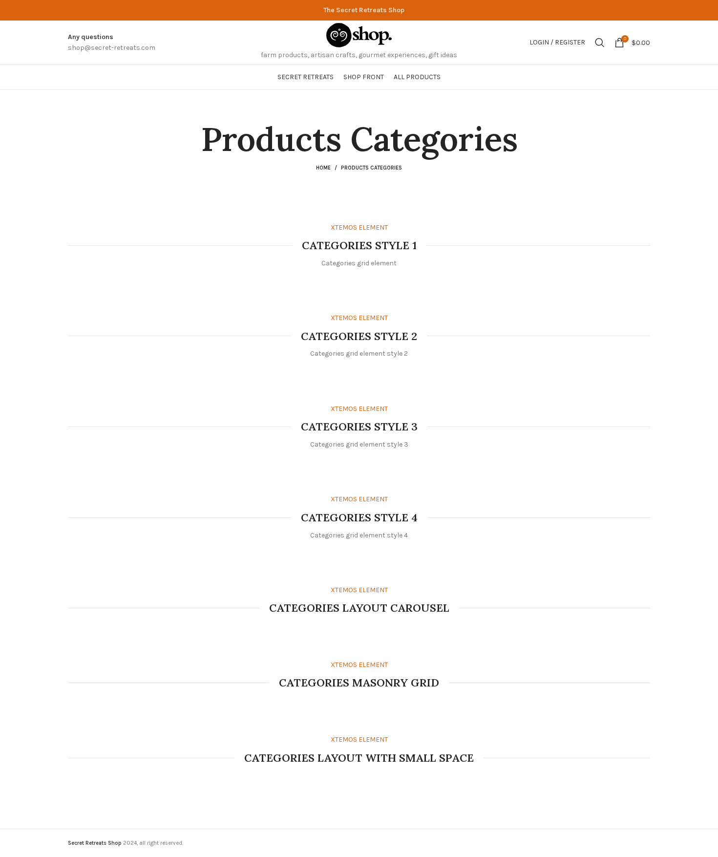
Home (323, 168)
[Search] (600, 42)
